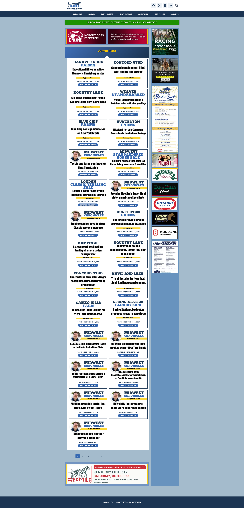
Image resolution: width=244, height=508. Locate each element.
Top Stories (160, 14)
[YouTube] (170, 5)
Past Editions (126, 14)
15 (96, 456)
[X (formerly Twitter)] (159, 5)
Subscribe (77, 14)
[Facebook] (153, 5)
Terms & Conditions (132, 502)
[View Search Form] (176, 5)
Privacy (118, 502)
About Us (175, 14)
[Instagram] (165, 5)
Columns (91, 14)
